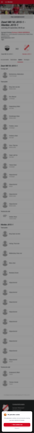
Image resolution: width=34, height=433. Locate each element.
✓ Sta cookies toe (17, 424)
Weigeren (17, 428)
